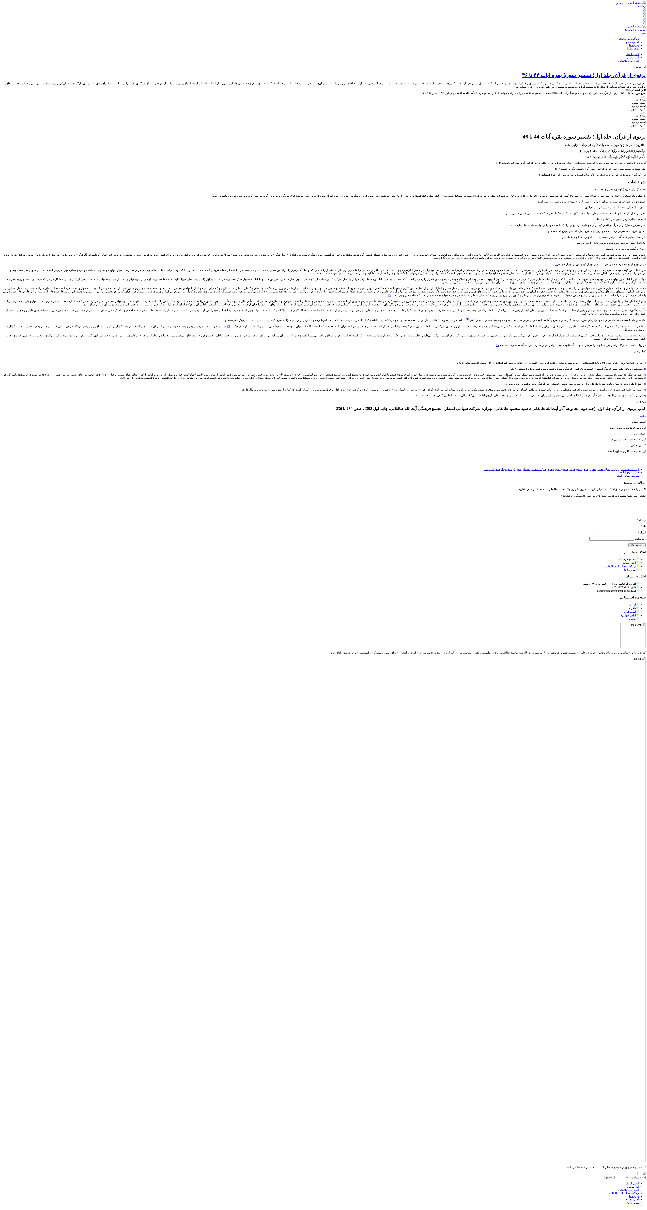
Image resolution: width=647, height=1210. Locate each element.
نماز (485, 469)
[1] (644, 362)
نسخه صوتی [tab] (639, 102)
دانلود (643, 415)
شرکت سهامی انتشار (534, 469)
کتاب (492, 469)
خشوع (564, 469)
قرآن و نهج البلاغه (505, 469)
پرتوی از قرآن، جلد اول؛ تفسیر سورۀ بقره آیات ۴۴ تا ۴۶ (584, 75)
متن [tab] (643, 96)
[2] (644, 368)
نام (643, 526)
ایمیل (642, 532)
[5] (644, 389)
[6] (644, 395)
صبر (519, 469)
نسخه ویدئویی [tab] (638, 105)
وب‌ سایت (640, 538)
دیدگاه (641, 520)
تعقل (600, 469)
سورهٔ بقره (554, 469)
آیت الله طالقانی (630, 469)
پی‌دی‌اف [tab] (641, 99)
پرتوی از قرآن (611, 469)
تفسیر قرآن (575, 469)
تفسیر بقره (590, 469)
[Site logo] (630, 6)
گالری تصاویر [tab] (638, 109)
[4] (644, 383)
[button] (639, 66)
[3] (644, 374)
